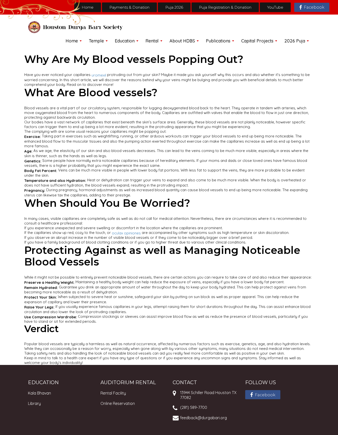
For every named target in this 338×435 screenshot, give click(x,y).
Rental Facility (113, 393)
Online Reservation (117, 403)
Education (125, 41)
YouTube (275, 7)
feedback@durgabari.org (203, 417)
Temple (96, 41)
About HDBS (182, 41)
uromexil (99, 75)
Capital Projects (257, 41)
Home (88, 7)
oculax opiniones (126, 232)
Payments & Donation (129, 7)
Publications (218, 41)
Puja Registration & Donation (225, 7)
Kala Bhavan (39, 393)
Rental (152, 41)
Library (34, 403)
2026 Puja (294, 41)
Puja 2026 (174, 7)
